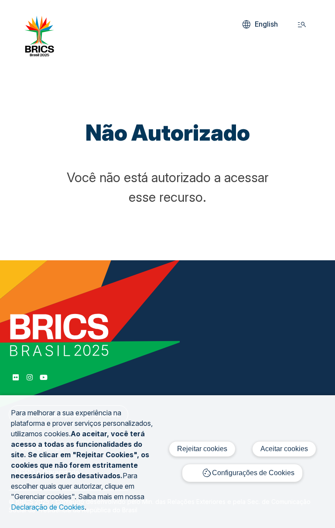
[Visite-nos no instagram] (30, 377)
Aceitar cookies (284, 448)
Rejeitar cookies (202, 448)
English (259, 24)
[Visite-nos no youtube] (44, 377)
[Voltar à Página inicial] (39, 53)
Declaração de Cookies (48, 507)
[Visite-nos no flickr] (16, 377)
